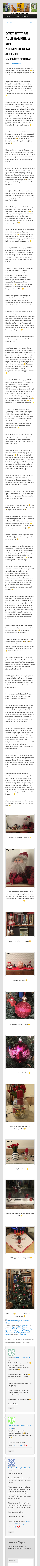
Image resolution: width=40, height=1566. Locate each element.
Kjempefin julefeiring (11, 1331)
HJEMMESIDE (26, 16)
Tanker (18, 1333)
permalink (23, 1335)
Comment (13, 1560)
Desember (25, 1327)
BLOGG (16, 16)
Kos (20, 1331)
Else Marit (11, 1468)
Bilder (20, 1327)
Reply (11, 1408)
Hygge (24, 1329)
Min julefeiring (24, 1325)
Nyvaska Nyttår (18, 1445)
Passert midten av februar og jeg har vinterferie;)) (20, 1524)
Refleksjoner (9, 1333)
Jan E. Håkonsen (13, 1425)
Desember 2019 (10, 1329)
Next (32, 23)
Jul (27, 1329)
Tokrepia (8, 1335)
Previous (8, 23)
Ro (15, 1333)
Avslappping (13, 1327)
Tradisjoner (24, 1333)
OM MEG (8, 16)
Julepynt (31, 1329)
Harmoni (18, 1329)
